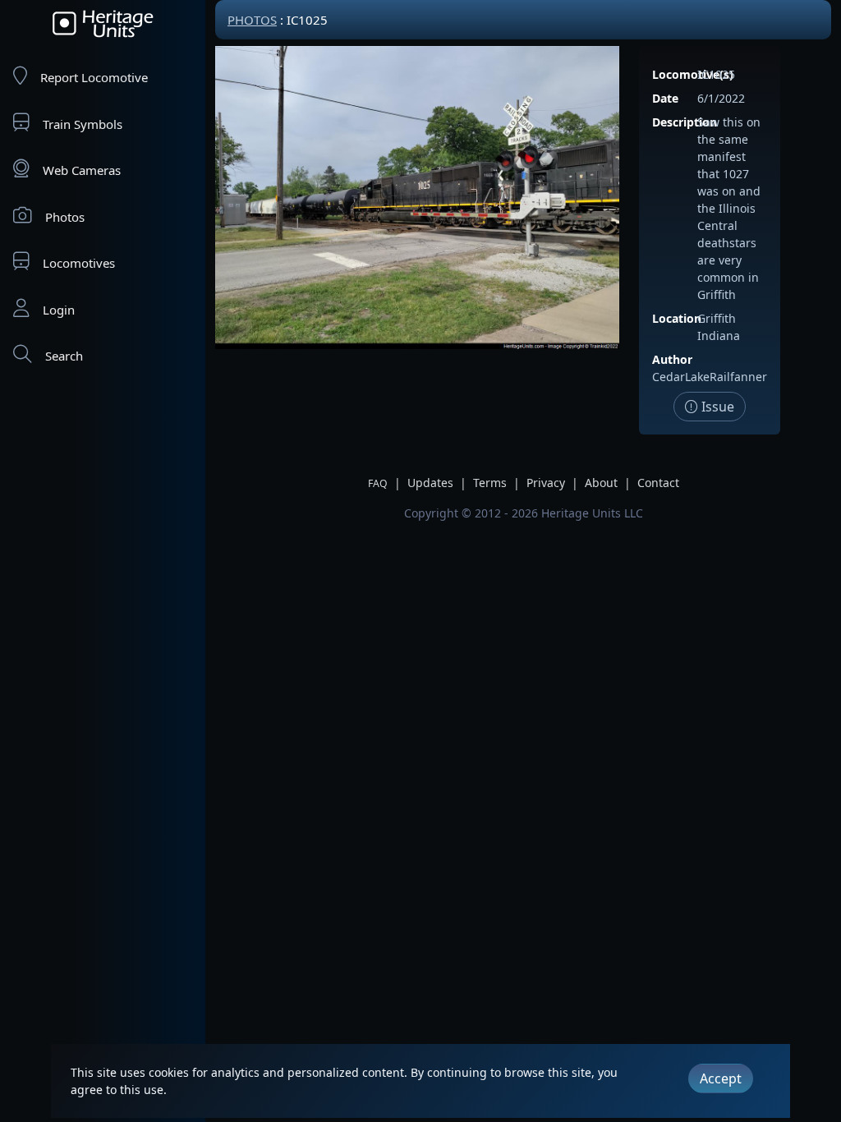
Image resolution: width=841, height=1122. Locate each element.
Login (59, 309)
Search (64, 355)
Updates (430, 482)
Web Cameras (82, 170)
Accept (721, 1078)
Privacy (545, 482)
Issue (716, 407)
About (601, 482)
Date (665, 98)
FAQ (378, 483)
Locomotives (79, 263)
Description (684, 122)
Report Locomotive (94, 77)
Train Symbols (82, 124)
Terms (490, 482)
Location (676, 318)
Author (672, 359)
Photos (65, 217)
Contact (658, 482)
